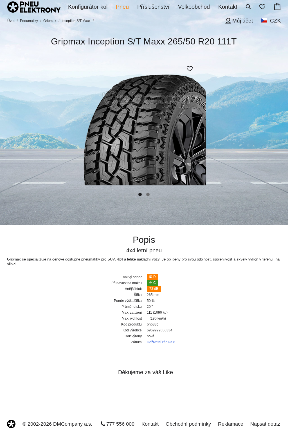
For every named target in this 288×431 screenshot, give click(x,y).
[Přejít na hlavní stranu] (34, 7)
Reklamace (230, 424)
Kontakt (150, 424)
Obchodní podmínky (188, 424)
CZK (275, 21)
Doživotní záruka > (161, 342)
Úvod (11, 21)
